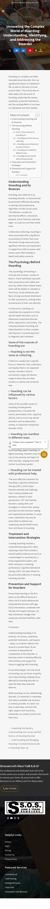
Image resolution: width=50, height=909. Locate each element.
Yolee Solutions (26, 905)
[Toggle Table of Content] (36, 115)
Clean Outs (9, 887)
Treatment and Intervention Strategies (24, 164)
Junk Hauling (10, 878)
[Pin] (30, 50)
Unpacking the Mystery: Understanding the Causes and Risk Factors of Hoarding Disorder (24, 732)
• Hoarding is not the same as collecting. (27, 139)
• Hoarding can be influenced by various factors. (27, 145)
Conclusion (24, 175)
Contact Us (10, 854)
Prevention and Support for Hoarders (24, 170)
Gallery (8, 842)
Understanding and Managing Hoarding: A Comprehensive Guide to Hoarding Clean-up (24, 744)
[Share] (16, 50)
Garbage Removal (12, 883)
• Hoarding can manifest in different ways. (26, 151)
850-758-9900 (33, 2)
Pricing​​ (8, 850)
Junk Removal (11, 874)
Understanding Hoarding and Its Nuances (24, 121)
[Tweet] (10, 50)
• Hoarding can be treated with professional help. (26, 157)
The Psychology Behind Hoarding (22, 127)
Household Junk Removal (16, 891)
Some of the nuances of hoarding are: (25, 133)
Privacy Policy (11, 859)
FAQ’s (7, 846)
